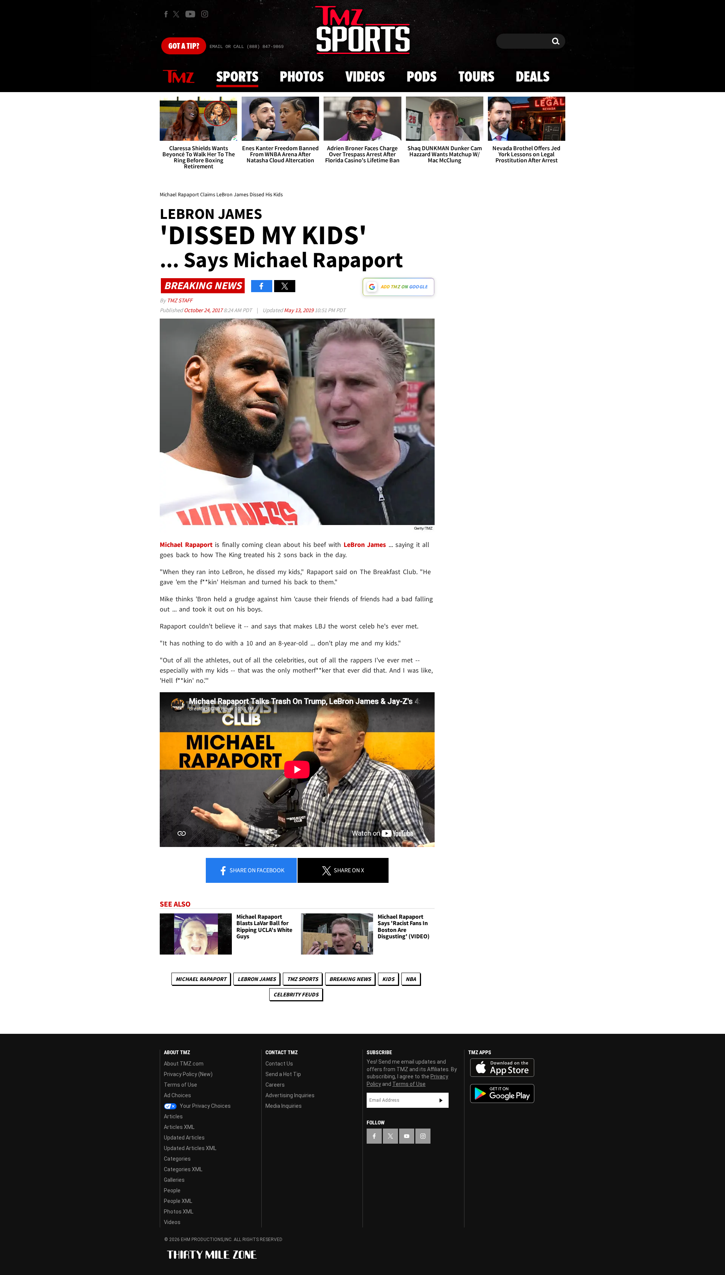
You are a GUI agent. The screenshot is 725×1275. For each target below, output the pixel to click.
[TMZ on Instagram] (204, 14)
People (172, 1190)
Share (256, 870)
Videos (365, 77)
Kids (388, 978)
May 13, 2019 (299, 310)
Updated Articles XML (190, 1148)
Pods (422, 77)
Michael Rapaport (201, 978)
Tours (476, 77)
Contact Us (279, 1064)
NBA (411, 978)
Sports (237, 77)
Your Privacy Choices (205, 1106)
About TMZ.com (184, 1064)
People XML (178, 1201)
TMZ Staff (179, 300)
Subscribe (441, 1100)
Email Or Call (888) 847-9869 (247, 46)
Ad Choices (177, 1095)
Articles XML (179, 1127)
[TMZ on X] (177, 14)
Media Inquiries (283, 1106)
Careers (275, 1085)
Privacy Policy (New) (188, 1074)
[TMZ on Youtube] (190, 14)
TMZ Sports (302, 978)
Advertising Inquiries (290, 1095)
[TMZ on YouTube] (406, 1136)
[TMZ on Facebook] (166, 14)
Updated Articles (184, 1138)
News (178, 77)
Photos (302, 77)
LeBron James (365, 544)
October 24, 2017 (204, 310)
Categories (177, 1159)
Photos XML (178, 1212)
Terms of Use (180, 1085)
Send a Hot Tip (283, 1074)
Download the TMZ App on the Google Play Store (502, 1093)
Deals (532, 77)
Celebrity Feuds (295, 994)
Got (183, 46)
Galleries (174, 1180)
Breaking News (350, 978)
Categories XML (183, 1169)
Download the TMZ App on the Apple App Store (502, 1067)
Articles (173, 1116)
